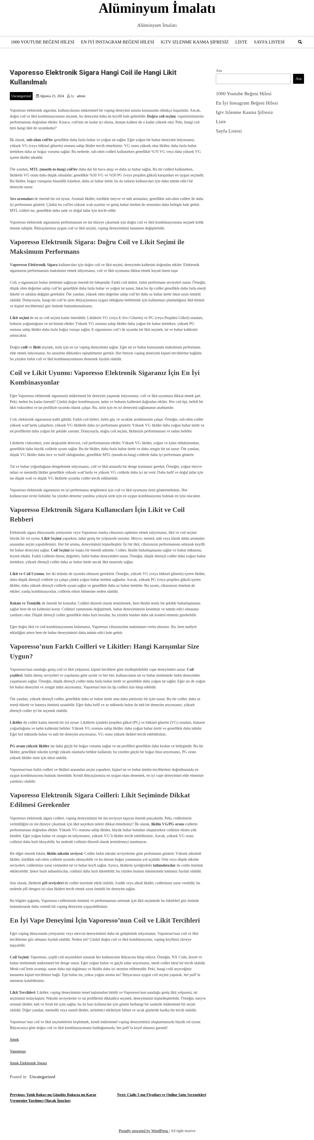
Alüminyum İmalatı (157, 8)
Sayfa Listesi (269, 42)
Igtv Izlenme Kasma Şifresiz (195, 42)
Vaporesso (18, 1051)
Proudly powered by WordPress (144, 1131)
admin (81, 96)
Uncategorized (21, 96)
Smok (14, 1039)
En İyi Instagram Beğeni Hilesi (117, 42)
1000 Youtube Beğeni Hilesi (42, 42)
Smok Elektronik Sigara (28, 1063)
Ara (219, 70)
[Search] (300, 42)
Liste (241, 42)
